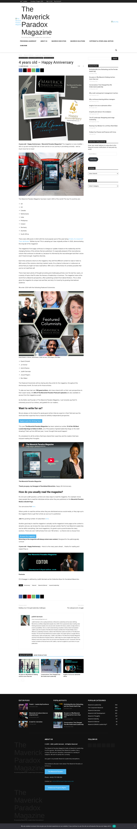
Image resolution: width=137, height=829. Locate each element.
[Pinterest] (112, 1)
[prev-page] (20, 680)
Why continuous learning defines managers (102, 99)
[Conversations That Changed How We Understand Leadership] (51, 666)
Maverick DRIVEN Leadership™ (36, 57)
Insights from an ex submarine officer (100, 105)
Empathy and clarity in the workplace (100, 112)
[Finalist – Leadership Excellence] (23, 706)
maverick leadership (54, 585)
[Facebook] (104, 1)
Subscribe (93, 159)
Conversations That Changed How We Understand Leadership (100, 86)
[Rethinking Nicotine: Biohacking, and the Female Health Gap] (57, 706)
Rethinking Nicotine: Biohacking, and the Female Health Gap (103, 70)
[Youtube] (117, 1)
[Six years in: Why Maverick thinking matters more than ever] (29, 666)
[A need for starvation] (23, 724)
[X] (115, 1)
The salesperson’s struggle (75, 608)
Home (20, 55)
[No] (135, 826)
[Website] (56, 646)
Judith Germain (24, 66)
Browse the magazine (27, 536)
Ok (114, 826)
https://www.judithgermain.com (39, 619)
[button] (116, 50)
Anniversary (27, 585)
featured (34, 585)
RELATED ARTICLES (26, 655)
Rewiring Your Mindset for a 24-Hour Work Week (103, 126)
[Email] (42, 70)
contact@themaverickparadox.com (63, 781)
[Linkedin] (109, 1)
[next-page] (23, 680)
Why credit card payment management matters (103, 93)
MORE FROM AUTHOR (40, 655)
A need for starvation (35, 722)
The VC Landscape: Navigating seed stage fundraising (101, 118)
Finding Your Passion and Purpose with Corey (102, 132)
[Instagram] (107, 1)
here (33, 506)
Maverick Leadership (48, 57)
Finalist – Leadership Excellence (39, 704)
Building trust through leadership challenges (32, 608)
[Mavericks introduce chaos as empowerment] (23, 715)
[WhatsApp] (33, 70)
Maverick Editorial (28, 55)
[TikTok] (50, 646)
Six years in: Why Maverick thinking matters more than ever (102, 78)
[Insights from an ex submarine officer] (73, 666)
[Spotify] (46, 646)
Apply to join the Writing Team (30, 421)
